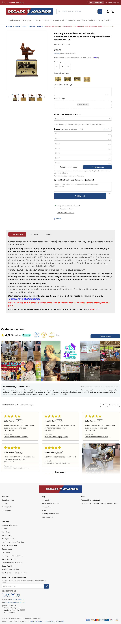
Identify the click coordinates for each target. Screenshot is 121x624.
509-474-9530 (18, 599)
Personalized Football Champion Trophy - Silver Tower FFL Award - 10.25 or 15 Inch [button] (97, 437)
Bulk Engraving (98, 167)
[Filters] (103, 405)
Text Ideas (6, 552)
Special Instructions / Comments (74, 180)
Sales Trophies (7, 566)
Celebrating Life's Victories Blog (15, 573)
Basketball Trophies (9, 559)
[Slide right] (44, 97)
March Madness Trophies (12, 562)
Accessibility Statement (90, 500)
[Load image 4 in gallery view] (40, 97)
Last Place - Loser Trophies (13, 542)
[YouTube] (13, 595)
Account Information (10, 525)
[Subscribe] (46, 586)
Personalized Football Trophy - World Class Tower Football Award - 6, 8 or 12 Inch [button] (16, 437)
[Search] (99, 11)
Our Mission (6, 510)
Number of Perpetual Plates (67, 115)
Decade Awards (8, 500)
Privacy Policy (46, 507)
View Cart (6, 532)
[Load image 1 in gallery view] (15, 97)
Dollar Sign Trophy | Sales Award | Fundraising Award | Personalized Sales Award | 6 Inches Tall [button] (17, 468)
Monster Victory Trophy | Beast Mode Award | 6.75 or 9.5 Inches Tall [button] (57, 437)
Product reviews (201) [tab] (10, 405)
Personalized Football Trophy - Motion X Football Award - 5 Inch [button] (57, 463)
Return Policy (7, 535)
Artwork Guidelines (9, 545)
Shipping (57, 53)
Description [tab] (17, 234)
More (58, 335)
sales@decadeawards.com (14, 602)
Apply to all (108, 129)
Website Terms (36, 621)
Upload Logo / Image (69, 167)
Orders (4, 528)
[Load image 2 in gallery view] (23, 97)
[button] (15, 20)
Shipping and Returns (50, 514)
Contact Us (45, 500)
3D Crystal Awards (9, 539)
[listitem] (11, 351)
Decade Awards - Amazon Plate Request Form (99, 503)
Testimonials (7, 507)
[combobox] (80, 11)
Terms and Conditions (50, 503)
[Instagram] (18, 595)
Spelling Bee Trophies (10, 569)
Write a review (105, 336)
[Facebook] (4, 595)
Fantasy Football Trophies (12, 556)
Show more (59, 472)
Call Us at (14, 2)
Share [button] (58, 219)
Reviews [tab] (34, 234)
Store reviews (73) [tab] (27, 405)
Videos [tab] (49, 234)
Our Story (5, 503)
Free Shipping (47, 517)
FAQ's (43, 510)
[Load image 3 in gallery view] (31, 97)
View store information (65, 212)
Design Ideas (7, 549)
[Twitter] (8, 595)
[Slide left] (8, 97)
